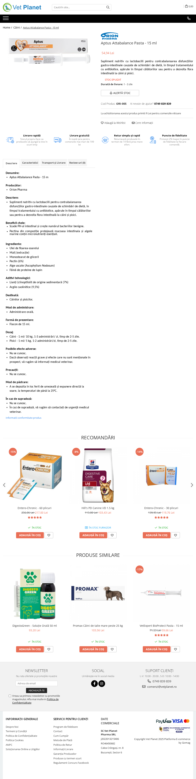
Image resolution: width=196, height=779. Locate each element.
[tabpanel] (49, 49)
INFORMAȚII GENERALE (22, 719)
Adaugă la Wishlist (115, 123)
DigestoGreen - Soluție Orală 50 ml (34, 625)
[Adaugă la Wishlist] (48, 535)
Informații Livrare (63, 749)
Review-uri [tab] (77, 162)
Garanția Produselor (64, 753)
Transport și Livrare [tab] (53, 162)
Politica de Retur (62, 744)
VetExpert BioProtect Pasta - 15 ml (161, 625)
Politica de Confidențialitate (21, 735)
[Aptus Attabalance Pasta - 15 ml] (49, 49)
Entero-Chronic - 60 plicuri (34, 508)
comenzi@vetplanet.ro (161, 686)
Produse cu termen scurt (67, 758)
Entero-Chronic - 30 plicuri (161, 508)
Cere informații (144, 123)
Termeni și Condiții (16, 731)
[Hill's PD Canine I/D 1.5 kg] (98, 475)
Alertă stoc (122, 93)
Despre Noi (12, 726)
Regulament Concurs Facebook (71, 762)
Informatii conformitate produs (23, 417)
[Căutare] (108, 7)
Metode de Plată (62, 740)
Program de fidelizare (65, 726)
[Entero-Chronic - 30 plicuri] (161, 475)
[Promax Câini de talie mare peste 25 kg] (98, 593)
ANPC (9, 744)
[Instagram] (101, 683)
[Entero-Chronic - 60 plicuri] (34, 475)
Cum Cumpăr (61, 735)
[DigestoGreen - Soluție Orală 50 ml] (34, 593)
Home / (8, 27)
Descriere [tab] (11, 163)
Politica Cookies (15, 740)
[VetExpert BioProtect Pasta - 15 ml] (161, 593)
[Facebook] (94, 683)
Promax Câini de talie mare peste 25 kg (98, 625)
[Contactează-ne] (189, 18)
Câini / (17, 27)
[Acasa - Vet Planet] (22, 7)
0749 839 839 (161, 681)
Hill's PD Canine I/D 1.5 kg (98, 508)
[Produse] (6, 19)
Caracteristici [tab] (30, 162)
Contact (57, 731)
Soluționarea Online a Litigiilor (23, 749)
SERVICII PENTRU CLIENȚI (70, 719)
